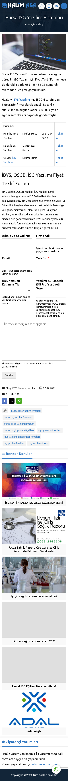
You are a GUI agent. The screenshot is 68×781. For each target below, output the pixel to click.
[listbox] (17, 290)
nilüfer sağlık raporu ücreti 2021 (34, 641)
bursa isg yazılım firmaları (18, 417)
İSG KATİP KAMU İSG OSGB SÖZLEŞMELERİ (34, 502)
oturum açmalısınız (44, 764)
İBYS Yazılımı (21, 99)
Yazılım (32, 388)
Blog (40, 24)
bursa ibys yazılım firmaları (26, 410)
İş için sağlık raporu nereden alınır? (34, 596)
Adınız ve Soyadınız (16, 235)
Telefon (42, 258)
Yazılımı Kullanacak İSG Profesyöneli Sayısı (49, 284)
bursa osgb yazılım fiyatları (19, 430)
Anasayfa (30, 24)
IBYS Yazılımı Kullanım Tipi (11, 282)
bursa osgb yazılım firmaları (19, 423)
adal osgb (34, 731)
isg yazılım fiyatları (14, 443)
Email (6, 258)
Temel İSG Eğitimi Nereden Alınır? (34, 686)
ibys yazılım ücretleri (49, 430)
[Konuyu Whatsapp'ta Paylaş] (19, 401)
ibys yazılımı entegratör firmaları (22, 436)
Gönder (9, 375)
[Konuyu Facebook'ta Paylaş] (4, 401)
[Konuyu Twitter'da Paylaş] (12, 401)
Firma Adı (43, 235)
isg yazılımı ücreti (38, 443)
